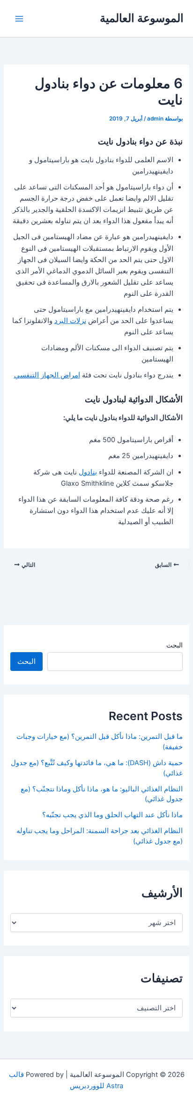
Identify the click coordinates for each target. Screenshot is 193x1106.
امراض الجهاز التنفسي (47, 375)
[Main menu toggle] (19, 19)
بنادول (88, 472)
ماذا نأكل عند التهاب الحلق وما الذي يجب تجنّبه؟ (112, 815)
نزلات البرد (70, 320)
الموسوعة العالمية (142, 18)
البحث (174, 645)
